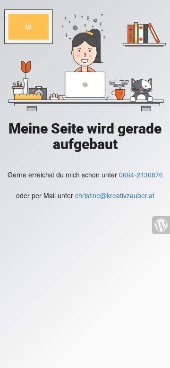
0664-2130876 (141, 174)
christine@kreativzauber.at (114, 195)
